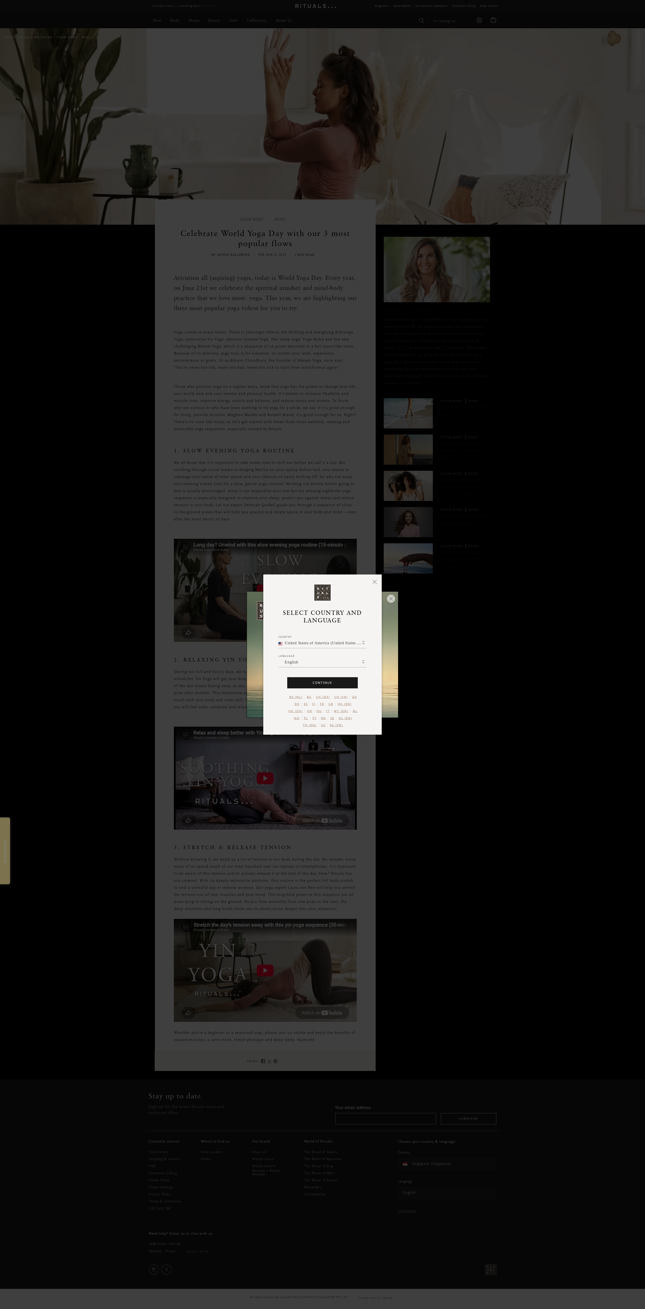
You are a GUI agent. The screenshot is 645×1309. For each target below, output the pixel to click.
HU (319, 711)
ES (306, 704)
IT (328, 711)
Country (285, 636)
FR (322, 704)
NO (297, 718)
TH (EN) (310, 725)
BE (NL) (296, 696)
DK (297, 704)
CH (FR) (341, 696)
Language (286, 655)
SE (332, 718)
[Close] (375, 581)
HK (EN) (345, 704)
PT (314, 718)
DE (354, 696)
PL (306, 718)
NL (355, 711)
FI (314, 704)
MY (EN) (341, 711)
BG (309, 696)
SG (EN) (345, 718)
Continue (322, 682)
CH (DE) (323, 696)
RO (323, 718)
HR (309, 711)
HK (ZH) (295, 711)
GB (331, 704)
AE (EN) (336, 725)
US (323, 725)
